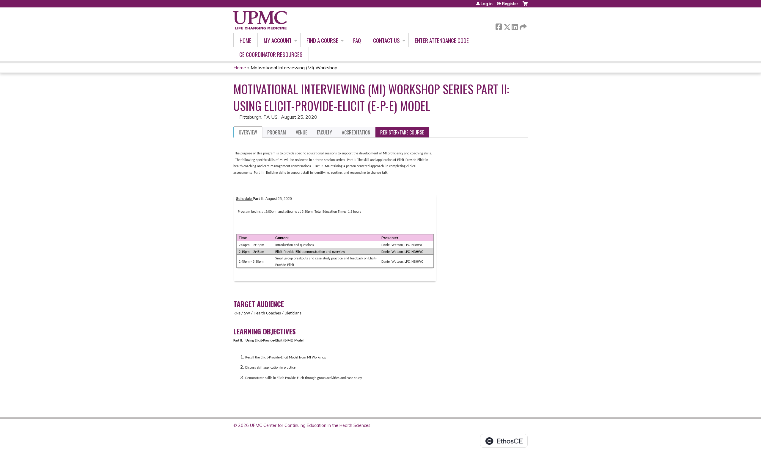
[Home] (260, 20)
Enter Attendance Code (442, 40)
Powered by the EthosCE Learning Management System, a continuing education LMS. (504, 441)
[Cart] (525, 5)
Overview (248, 132)
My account (278, 40)
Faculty (324, 132)
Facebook (498, 25)
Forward (523, 25)
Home (245, 40)
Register (510, 3)
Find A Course (322, 40)
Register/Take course (402, 132)
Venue (301, 132)
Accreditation (356, 132)
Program (276, 132)
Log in (487, 3)
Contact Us (386, 40)
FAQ (357, 40)
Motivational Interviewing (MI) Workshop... (295, 68)
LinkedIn (515, 25)
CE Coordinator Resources (271, 54)
